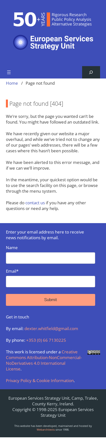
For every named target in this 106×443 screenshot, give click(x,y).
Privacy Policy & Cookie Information (40, 380)
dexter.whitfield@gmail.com (51, 328)
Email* (12, 271)
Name (12, 247)
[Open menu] (9, 72)
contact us (35, 203)
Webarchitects (46, 429)
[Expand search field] (91, 72)
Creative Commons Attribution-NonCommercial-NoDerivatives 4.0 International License (44, 360)
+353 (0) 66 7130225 (46, 340)
